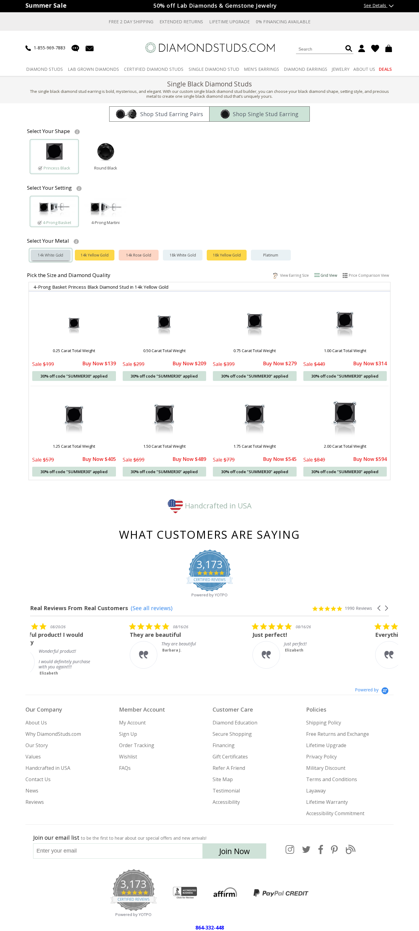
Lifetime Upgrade (229, 22)
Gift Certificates (230, 756)
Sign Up (128, 734)
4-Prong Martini (105, 222)
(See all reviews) (151, 608)
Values (33, 756)
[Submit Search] (348, 49)
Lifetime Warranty (327, 802)
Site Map (223, 779)
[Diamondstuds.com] (209, 47)
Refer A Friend (229, 768)
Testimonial (226, 790)
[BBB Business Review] (185, 893)
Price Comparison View (369, 275)
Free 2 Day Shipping (131, 22)
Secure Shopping (232, 734)
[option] (54, 156)
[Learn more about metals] (76, 241)
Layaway (316, 790)
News (31, 790)
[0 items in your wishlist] (375, 48)
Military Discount (325, 768)
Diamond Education (235, 722)
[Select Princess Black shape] (54, 153)
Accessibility (226, 802)
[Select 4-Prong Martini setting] (106, 209)
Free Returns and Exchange (337, 734)
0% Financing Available (283, 22)
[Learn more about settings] (79, 187)
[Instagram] (290, 853)
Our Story (36, 745)
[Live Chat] (75, 48)
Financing (224, 745)
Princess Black (57, 168)
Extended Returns (181, 22)
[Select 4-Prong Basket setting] (54, 209)
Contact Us (38, 779)
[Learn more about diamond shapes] (77, 131)
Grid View (329, 275)
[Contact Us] (89, 48)
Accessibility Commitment (335, 813)
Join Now (234, 851)
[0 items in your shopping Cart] (389, 48)
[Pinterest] (334, 853)
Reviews (34, 802)
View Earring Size (293, 275)
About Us (36, 722)
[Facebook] (320, 853)
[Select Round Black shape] (106, 153)
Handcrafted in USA (217, 505)
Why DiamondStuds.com (53, 734)
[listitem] (76, 649)
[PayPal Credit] (281, 893)
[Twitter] (306, 853)
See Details (375, 5)
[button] (379, 608)
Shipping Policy (323, 722)
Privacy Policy (321, 756)
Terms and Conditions (331, 779)
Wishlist (128, 756)
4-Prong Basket (57, 222)
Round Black (105, 168)
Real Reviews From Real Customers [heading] (79, 608)
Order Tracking (136, 745)
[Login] (361, 48)
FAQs (125, 768)
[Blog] (351, 853)
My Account (132, 722)
